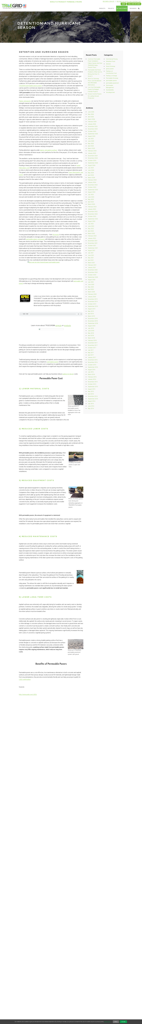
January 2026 (92, 124)
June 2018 (91, 330)
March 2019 (91, 316)
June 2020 (91, 284)
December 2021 (92, 241)
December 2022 (92, 211)
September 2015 (93, 386)
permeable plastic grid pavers (35, 239)
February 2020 (92, 294)
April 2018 (91, 335)
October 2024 (92, 160)
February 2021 (92, 265)
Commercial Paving (112, 59)
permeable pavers (52, 362)
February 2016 (92, 377)
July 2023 (91, 194)
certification (25, 679)
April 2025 (91, 146)
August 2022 (91, 221)
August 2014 (91, 401)
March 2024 (91, 177)
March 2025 (91, 148)
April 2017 (91, 355)
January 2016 (92, 379)
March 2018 (91, 338)
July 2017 (91, 350)
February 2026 (92, 121)
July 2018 (91, 328)
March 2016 (91, 374)
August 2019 (91, 309)
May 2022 (91, 228)
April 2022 (91, 231)
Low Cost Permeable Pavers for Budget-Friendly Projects (94, 89)
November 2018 (93, 321)
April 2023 (91, 202)
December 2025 (92, 126)
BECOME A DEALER (108, 1)
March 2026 (91, 119)
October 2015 (92, 384)
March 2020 (91, 292)
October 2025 (92, 131)
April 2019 (91, 313)
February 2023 (92, 206)
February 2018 (92, 340)
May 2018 (91, 333)
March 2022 (91, 233)
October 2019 (92, 304)
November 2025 (93, 129)
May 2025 (91, 143)
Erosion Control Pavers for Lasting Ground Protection (94, 96)
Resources (133, 8)
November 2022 (93, 214)
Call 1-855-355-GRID (134, 4)
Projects (111, 8)
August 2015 (91, 389)
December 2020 (92, 270)
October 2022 (92, 216)
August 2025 (91, 136)
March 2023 (91, 204)
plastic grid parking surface (48, 150)
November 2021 (93, 243)
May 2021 (91, 258)
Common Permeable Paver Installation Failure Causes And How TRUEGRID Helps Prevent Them (95, 63)
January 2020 (92, 296)
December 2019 (92, 299)
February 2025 (92, 151)
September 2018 (93, 323)
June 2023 (91, 197)
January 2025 (92, 153)
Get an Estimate (122, 8)
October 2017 (92, 347)
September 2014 (93, 399)
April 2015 (91, 394)
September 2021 (93, 248)
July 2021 (91, 253)
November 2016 (93, 362)
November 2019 (93, 301)
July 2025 (91, 138)
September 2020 (93, 277)
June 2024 (91, 170)
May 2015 (91, 391)
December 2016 (92, 360)
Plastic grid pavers (25, 101)
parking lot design (68, 374)
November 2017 (93, 345)
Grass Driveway (110, 66)
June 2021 (91, 255)
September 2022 (93, 219)
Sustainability (110, 90)
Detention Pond (110, 61)
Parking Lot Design (111, 75)
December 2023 (92, 185)
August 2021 (91, 250)
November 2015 (93, 382)
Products (102, 8)
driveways (56, 234)
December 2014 (92, 396)
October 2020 (92, 275)
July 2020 (91, 282)
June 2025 (91, 141)
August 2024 (91, 165)
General (108, 64)
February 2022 (92, 236)
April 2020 (91, 289)
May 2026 (91, 114)
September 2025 (93, 134)
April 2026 (91, 117)
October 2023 (92, 187)
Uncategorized (110, 92)
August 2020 (91, 279)
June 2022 (91, 226)
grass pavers (110, 68)
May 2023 (91, 199)
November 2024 (93, 158)
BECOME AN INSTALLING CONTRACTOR (128, 1)
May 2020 (91, 287)
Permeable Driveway (112, 78)
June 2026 (91, 112)
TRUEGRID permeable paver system (30, 85)
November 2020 (93, 272)
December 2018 (92, 318)
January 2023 (92, 209)
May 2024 (91, 172)
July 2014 (91, 403)
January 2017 (92, 357)
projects (58, 325)
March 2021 (91, 262)
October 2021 (92, 245)
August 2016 (91, 369)
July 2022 (91, 223)
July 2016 (91, 372)
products (67, 325)
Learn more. (107, 1021)
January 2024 (92, 182)
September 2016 (93, 367)
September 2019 (93, 306)
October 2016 (92, 365)
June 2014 (91, 406)
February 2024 (92, 180)
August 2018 (91, 326)
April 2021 (91, 260)
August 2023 (91, 192)
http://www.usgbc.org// (28, 694)
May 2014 (91, 408)
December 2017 (92, 343)
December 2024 (92, 155)
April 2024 (91, 175)
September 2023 (93, 189)
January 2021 (92, 267)
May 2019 (91, 311)
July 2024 (91, 168)
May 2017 (91, 352)
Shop (123, 4)
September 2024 (93, 163)
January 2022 (92, 238)
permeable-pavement (112, 83)
